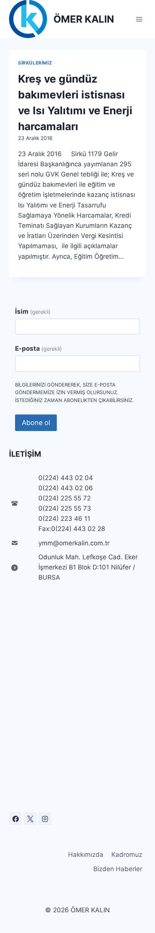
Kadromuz (126, 854)
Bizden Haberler (117, 869)
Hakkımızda (85, 854)
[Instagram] (44, 818)
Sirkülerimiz (35, 63)
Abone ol (36, 423)
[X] (30, 818)
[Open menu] (139, 19)
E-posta (38, 348)
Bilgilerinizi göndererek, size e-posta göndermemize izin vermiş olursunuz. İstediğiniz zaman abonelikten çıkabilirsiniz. (74, 393)
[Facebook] (15, 818)
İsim (32, 311)
